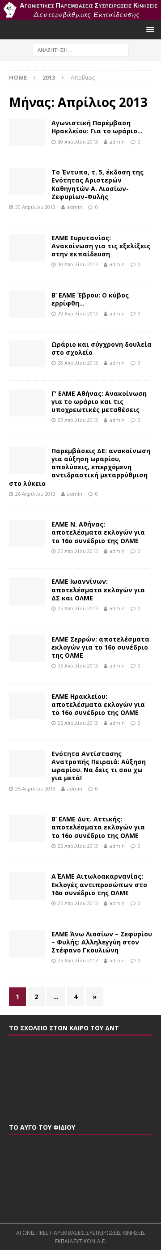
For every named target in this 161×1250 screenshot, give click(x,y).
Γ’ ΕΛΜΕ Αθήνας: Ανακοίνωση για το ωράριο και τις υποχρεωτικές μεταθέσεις (99, 401)
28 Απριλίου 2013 (78, 362)
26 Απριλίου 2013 (35, 493)
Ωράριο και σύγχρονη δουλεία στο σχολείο (101, 348)
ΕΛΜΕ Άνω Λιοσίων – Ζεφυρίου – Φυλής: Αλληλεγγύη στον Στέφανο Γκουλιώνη (101, 942)
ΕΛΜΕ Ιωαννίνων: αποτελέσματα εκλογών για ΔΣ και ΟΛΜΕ (98, 589)
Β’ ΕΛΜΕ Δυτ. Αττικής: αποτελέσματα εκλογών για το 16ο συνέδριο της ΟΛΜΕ (98, 827)
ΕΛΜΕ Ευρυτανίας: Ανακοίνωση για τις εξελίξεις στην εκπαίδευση (100, 246)
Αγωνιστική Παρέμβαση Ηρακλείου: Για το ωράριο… (97, 127)
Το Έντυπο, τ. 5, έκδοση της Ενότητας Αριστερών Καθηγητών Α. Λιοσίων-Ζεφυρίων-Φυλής (97, 184)
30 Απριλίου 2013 (78, 141)
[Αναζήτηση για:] (81, 49)
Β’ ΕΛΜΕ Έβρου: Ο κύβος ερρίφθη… (90, 299)
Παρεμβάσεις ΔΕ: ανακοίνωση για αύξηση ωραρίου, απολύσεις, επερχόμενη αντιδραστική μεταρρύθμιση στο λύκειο (79, 467)
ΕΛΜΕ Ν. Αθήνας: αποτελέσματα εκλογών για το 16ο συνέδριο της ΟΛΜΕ (98, 532)
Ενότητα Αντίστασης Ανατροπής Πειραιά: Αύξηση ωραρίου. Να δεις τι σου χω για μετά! (98, 765)
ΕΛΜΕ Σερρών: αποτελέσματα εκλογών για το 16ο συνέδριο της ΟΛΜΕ (100, 647)
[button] (149, 29)
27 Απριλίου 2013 (78, 420)
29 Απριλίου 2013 (78, 313)
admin (117, 141)
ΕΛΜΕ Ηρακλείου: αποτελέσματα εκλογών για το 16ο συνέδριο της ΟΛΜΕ (98, 704)
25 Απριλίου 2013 (78, 551)
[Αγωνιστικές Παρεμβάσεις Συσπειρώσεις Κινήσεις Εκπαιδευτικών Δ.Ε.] (80, 15)
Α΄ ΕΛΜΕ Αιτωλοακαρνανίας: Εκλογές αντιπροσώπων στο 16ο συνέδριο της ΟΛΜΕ (99, 884)
